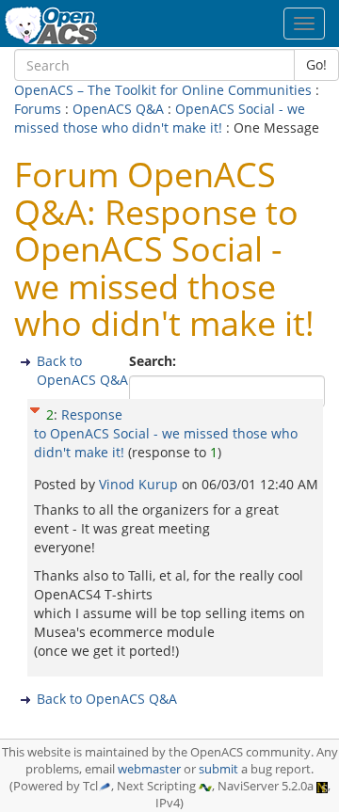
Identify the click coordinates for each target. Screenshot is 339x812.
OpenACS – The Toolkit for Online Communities (163, 90)
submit (218, 769)
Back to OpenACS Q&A (82, 370)
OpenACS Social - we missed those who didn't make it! (159, 118)
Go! (316, 64)
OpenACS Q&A (118, 109)
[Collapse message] (34, 408)
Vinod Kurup (140, 484)
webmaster (149, 769)
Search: (154, 361)
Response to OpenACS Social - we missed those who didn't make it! (166, 433)
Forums (37, 109)
